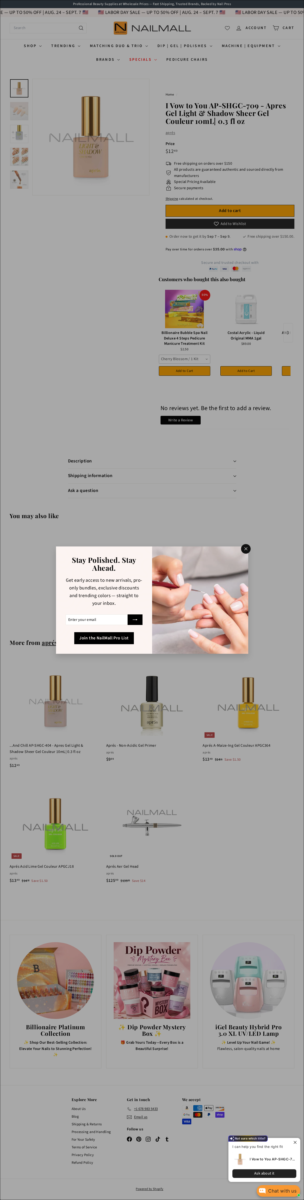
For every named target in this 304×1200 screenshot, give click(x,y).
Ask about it (264, 1173)
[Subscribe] (135, 619)
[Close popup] (296, 1142)
